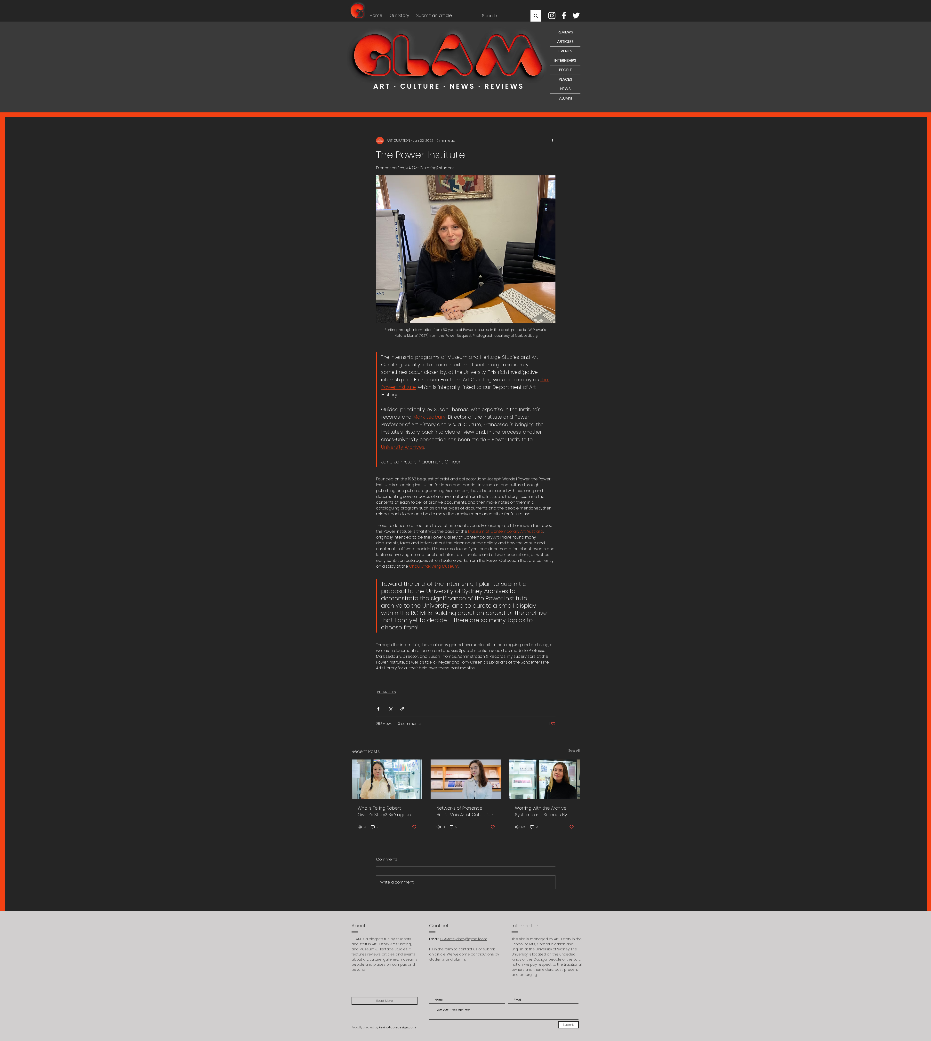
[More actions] (552, 140)
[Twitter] (576, 15)
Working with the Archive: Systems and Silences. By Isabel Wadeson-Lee (541, 811)
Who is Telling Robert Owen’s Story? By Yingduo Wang (384, 811)
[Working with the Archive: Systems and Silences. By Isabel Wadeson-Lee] (544, 779)
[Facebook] (564, 15)
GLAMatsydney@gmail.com (463, 939)
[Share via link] (402, 708)
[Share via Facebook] (378, 708)
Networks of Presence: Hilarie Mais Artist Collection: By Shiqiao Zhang (465, 811)
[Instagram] (552, 15)
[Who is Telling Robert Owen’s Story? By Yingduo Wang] (387, 779)
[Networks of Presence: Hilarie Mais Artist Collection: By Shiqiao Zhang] (466, 779)
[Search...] (535, 16)
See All (574, 750)
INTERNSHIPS (386, 692)
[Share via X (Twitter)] (390, 708)
